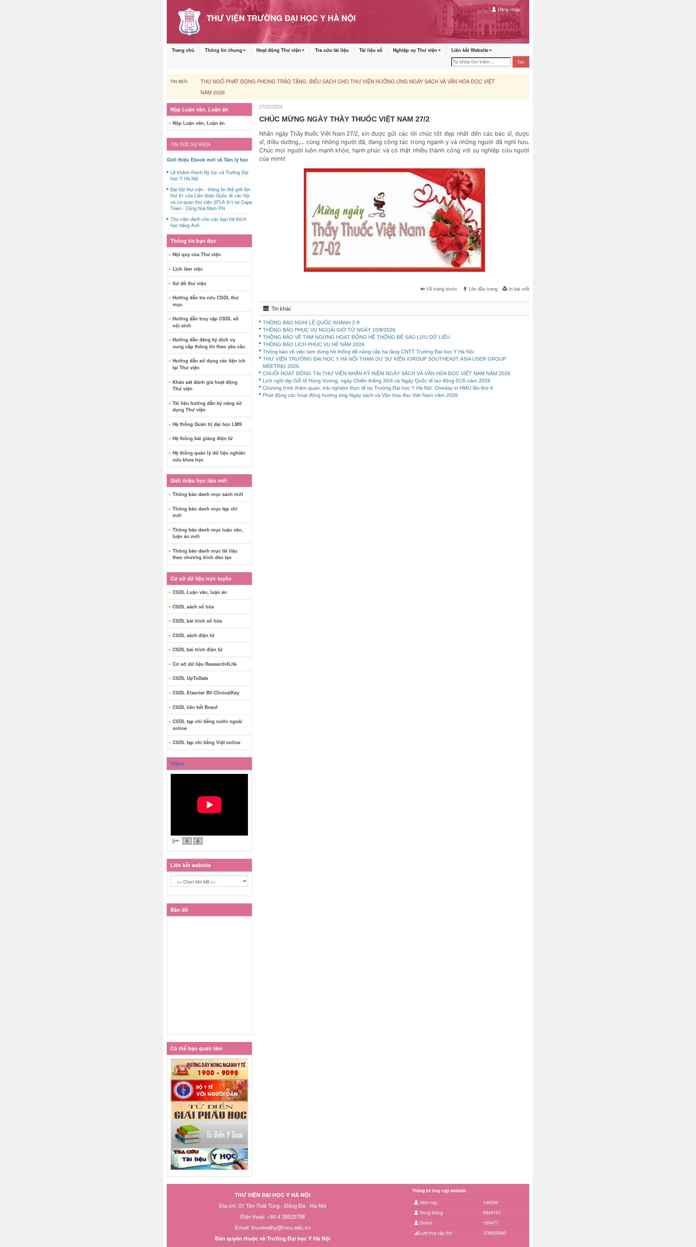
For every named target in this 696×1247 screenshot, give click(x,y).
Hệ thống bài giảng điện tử (203, 438)
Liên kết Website (469, 49)
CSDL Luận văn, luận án (200, 591)
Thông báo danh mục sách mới (208, 494)
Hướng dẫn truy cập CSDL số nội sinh (206, 322)
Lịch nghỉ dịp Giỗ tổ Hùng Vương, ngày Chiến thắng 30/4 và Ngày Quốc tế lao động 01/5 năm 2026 (376, 380)
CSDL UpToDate (190, 677)
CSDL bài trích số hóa (197, 620)
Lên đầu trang (482, 289)
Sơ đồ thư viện (189, 283)
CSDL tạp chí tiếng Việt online (206, 742)
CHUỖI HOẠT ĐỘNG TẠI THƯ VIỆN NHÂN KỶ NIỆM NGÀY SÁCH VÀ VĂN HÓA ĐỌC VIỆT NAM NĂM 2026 (386, 373)
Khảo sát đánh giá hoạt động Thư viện (205, 385)
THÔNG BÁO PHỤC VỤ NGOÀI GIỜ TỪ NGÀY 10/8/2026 (329, 330)
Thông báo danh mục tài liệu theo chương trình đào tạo (205, 554)
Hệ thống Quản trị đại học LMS (207, 424)
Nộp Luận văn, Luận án (199, 122)
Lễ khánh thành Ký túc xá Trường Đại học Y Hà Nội (209, 175)
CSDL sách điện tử (194, 635)
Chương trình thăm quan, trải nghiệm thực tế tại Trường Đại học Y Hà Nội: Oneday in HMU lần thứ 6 (378, 388)
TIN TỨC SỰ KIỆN (190, 144)
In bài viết (518, 289)
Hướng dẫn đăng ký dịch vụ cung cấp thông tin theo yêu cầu (209, 343)
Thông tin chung (223, 49)
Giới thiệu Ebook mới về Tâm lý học (207, 159)
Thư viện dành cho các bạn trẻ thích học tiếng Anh (208, 222)
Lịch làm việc (188, 268)
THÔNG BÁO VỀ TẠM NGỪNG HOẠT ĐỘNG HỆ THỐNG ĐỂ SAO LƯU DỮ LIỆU (356, 337)
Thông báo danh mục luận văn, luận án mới (208, 533)
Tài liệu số (370, 49)
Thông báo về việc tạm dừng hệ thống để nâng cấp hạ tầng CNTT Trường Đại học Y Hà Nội (368, 351)
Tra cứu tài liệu (332, 49)
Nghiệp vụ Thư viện (415, 49)
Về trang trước (441, 289)
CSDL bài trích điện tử (198, 649)
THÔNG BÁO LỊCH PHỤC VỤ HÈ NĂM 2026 (313, 344)
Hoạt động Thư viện (278, 49)
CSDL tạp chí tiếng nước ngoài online (207, 724)
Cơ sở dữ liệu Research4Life (205, 663)
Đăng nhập (508, 9)
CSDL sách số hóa (193, 606)
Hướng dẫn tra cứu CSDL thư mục (206, 301)
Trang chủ (183, 49)
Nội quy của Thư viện (197, 254)
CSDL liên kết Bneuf (195, 707)
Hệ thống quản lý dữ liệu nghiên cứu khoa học (209, 456)
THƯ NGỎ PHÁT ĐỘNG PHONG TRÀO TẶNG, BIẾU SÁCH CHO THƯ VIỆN (297, 81)
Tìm (521, 62)
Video (177, 763)
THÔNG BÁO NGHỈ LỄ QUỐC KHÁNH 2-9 (311, 322)
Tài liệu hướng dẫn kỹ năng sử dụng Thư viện (207, 406)
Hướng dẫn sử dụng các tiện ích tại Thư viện (209, 364)
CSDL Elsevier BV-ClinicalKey (206, 692)
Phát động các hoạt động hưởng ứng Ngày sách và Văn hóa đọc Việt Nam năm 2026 (360, 395)
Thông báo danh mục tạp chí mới (205, 512)
